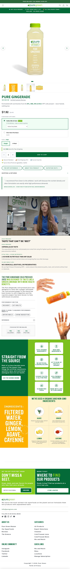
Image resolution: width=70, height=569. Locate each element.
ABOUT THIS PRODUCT (33, 168)
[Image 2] (34, 81)
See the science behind (11, 378)
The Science (6, 534)
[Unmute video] (67, 232)
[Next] (67, 48)
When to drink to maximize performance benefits (16, 311)
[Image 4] (31, 88)
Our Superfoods (8, 529)
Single (6, 143)
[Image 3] (35, 81)
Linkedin (5, 556)
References (5, 320)
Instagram (5, 548)
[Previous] (3, 48)
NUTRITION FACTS (53, 168)
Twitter (4, 554)
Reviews (5, 531)
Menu (36, 551)
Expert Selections (41, 529)
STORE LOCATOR (53, 490)
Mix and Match (39, 539)
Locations (38, 554)
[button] (3, 5)
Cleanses (37, 531)
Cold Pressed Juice (41, 534)
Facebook (5, 551)
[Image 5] (38, 81)
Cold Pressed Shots (41, 537)
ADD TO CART (42, 154)
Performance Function (10, 302)
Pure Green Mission (9, 526)
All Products (39, 526)
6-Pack (15, 143)
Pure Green (42, 563)
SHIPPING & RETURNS (35, 173)
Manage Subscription (42, 556)
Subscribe (26, 490)
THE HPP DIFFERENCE (12, 168)
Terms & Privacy (35, 565)
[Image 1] (32, 81)
